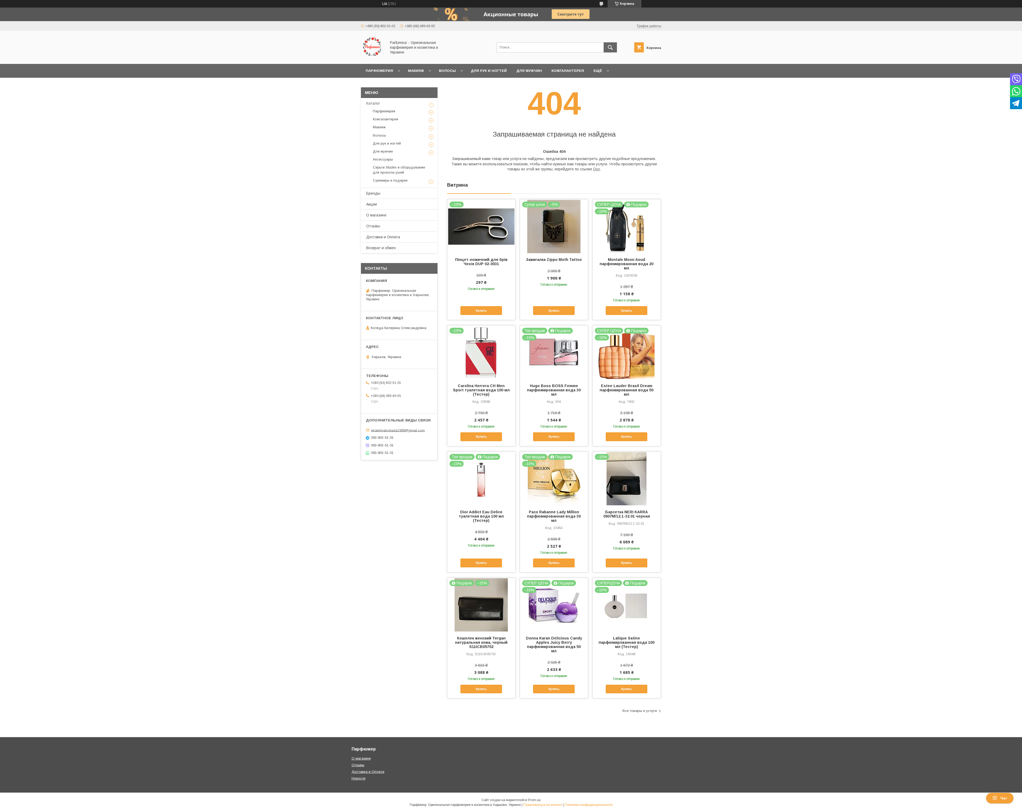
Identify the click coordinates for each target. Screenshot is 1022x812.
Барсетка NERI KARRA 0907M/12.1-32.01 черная (626, 514)
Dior (596, 169)
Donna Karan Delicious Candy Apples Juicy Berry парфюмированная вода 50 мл (554, 644)
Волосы (447, 71)
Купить (481, 311)
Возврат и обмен (381, 248)
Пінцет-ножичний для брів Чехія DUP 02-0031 (481, 261)
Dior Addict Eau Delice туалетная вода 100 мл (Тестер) (481, 516)
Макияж (416, 71)
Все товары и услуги (640, 711)
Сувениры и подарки (390, 180)
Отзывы (373, 226)
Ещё (598, 71)
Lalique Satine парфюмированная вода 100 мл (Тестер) (626, 642)
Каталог (373, 103)
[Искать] (610, 47)
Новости (358, 778)
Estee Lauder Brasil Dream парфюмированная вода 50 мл (626, 390)
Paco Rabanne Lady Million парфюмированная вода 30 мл (554, 516)
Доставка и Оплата (383, 237)
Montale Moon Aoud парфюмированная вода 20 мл (626, 263)
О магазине (376, 215)
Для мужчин (529, 71)
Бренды (373, 193)
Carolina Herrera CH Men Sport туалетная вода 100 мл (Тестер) (481, 390)
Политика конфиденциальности (588, 805)
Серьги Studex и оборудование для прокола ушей (399, 169)
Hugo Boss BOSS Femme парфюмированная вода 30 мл (554, 390)
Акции (371, 204)
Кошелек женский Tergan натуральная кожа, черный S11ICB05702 (481, 642)
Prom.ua (534, 800)
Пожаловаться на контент (542, 805)
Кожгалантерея (567, 71)
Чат (1003, 798)
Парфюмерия (379, 71)
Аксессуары (383, 159)
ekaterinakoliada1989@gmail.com (398, 430)
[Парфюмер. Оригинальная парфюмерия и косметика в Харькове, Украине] (372, 57)
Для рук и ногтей (489, 71)
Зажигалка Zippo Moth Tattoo (554, 259)
